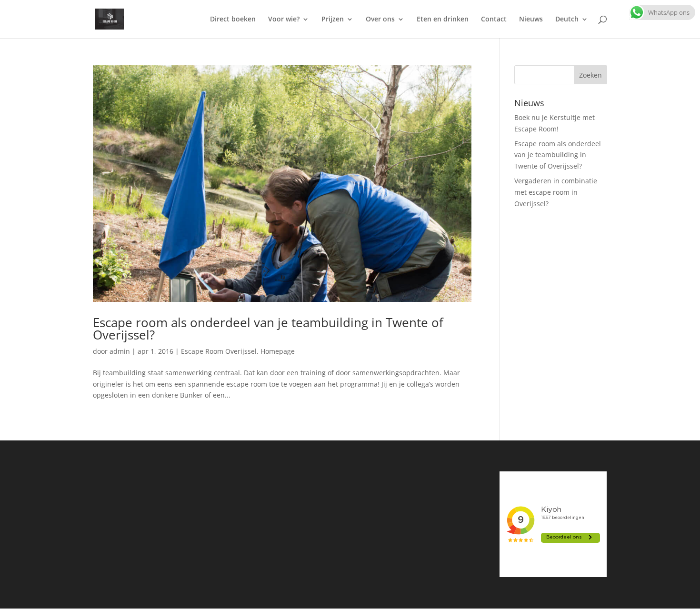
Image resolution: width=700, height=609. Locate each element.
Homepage (277, 351)
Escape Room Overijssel (219, 351)
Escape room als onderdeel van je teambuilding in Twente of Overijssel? (268, 328)
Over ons (380, 19)
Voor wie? (284, 19)
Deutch (567, 19)
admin (120, 351)
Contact (494, 19)
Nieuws (531, 19)
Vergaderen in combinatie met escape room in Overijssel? (555, 192)
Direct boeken (233, 19)
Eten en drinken (443, 19)
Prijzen (332, 19)
